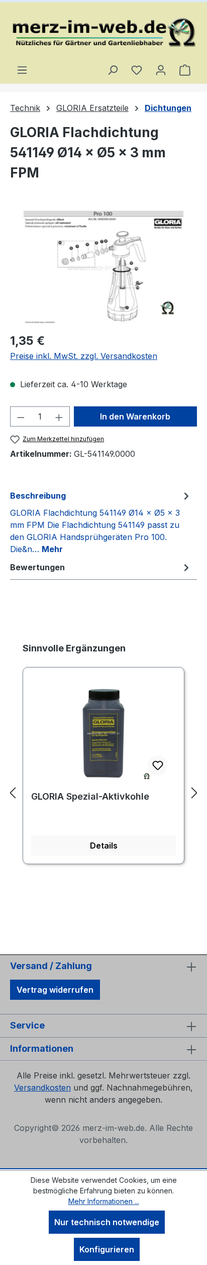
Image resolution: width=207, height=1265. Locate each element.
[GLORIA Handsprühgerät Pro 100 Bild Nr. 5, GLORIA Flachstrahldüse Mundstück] (103, 267)
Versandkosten (42, 1087)
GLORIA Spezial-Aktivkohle (90, 796)
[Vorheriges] (12, 792)
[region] (103, 267)
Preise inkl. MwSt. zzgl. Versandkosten (83, 356)
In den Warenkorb (135, 416)
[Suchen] (112, 69)
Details (104, 845)
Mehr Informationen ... (103, 1201)
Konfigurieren (106, 1249)
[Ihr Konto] (161, 69)
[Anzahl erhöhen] (59, 416)
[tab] (101, 522)
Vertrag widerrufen (55, 990)
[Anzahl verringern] (20, 416)
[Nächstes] (194, 792)
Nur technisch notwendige (106, 1222)
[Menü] (22, 69)
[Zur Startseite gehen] (103, 32)
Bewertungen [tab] (37, 567)
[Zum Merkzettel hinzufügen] (158, 765)
